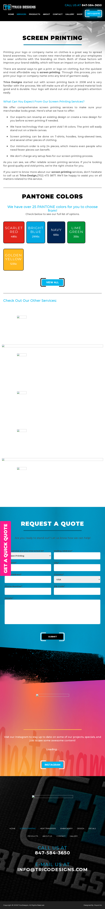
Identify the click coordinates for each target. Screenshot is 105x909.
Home (11, 14)
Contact (58, 14)
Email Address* (13, 574)
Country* (59, 574)
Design (80, 828)
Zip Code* (59, 586)
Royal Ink (98, 905)
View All (52, 282)
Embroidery (66, 828)
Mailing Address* (63, 551)
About (46, 14)
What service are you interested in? (24, 551)
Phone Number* (13, 586)
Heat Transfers (48, 828)
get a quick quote (5, 548)
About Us (47, 836)
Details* (9, 598)
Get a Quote (93, 14)
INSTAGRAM (52, 764)
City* (56, 562)
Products (34, 14)
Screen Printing (28, 828)
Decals (92, 828)
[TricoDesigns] (19, 6)
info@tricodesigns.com (52, 869)
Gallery (69, 14)
